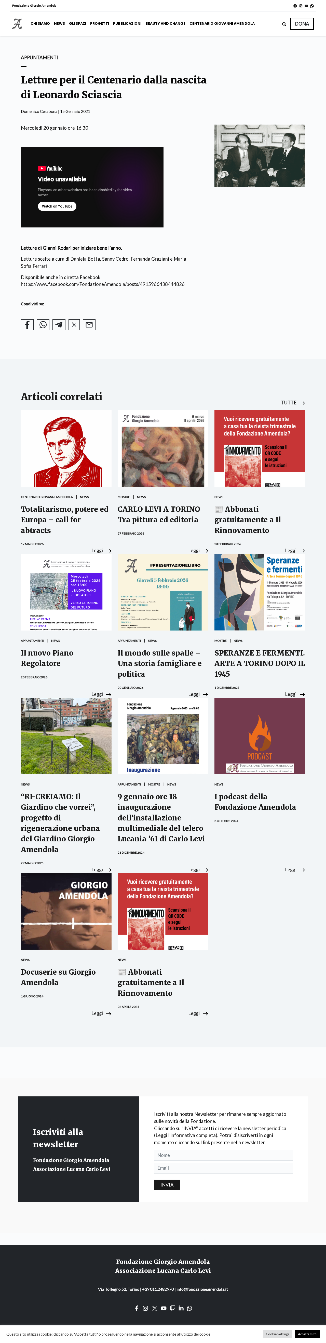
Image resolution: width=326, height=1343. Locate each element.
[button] (302, 24)
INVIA (167, 1185)
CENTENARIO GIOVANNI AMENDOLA (222, 23)
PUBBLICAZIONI (127, 23)
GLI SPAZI (77, 23)
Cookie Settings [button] (277, 1334)
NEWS (59, 23)
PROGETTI (99, 23)
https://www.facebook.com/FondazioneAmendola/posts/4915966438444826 (103, 284)
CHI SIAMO (40, 23)
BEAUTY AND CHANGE (165, 23)
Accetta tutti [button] (307, 1334)
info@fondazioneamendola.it (202, 1289)
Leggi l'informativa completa (186, 1135)
